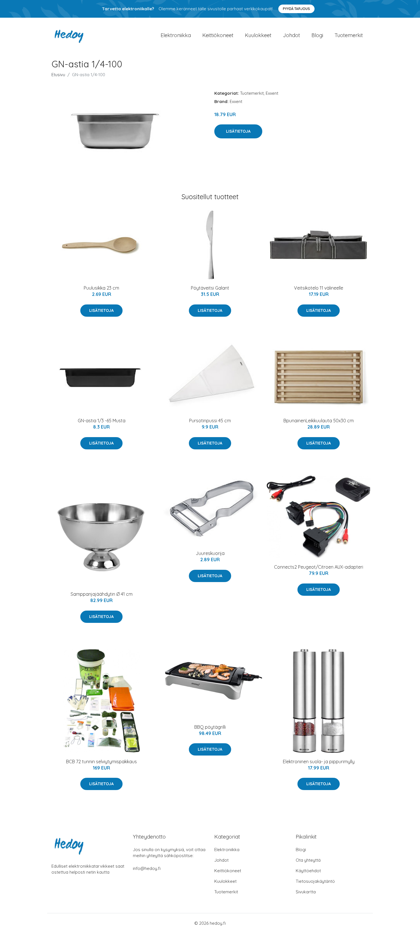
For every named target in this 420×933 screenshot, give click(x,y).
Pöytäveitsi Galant (210, 288)
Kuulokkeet (258, 35)
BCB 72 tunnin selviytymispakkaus (101, 761)
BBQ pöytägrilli (210, 727)
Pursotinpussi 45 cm (210, 420)
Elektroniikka (176, 35)
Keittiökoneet (217, 35)
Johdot (291, 35)
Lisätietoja (238, 131)
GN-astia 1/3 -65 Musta (101, 420)
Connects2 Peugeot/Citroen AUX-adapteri (318, 567)
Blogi (317, 35)
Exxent (272, 93)
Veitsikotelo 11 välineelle (318, 288)
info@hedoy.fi (147, 868)
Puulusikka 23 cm (101, 288)
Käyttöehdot (308, 870)
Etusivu (58, 74)
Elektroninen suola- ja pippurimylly (319, 761)
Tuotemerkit (349, 35)
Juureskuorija (210, 553)
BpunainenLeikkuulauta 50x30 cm (318, 420)
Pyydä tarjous (296, 9)
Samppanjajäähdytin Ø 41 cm (102, 594)
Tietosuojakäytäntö (315, 881)
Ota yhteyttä (308, 860)
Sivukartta (306, 891)
